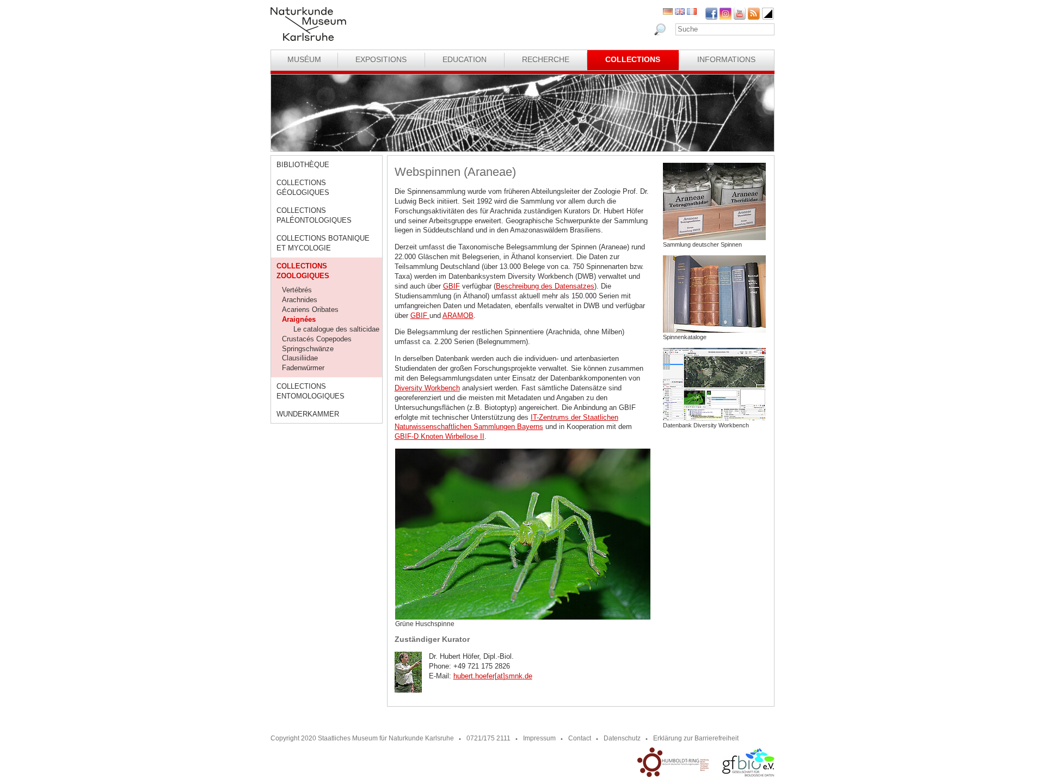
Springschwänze (308, 349)
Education (464, 59)
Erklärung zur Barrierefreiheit (696, 738)
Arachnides (299, 300)
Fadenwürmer (303, 368)
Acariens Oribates (310, 309)
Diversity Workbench (427, 388)
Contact (579, 738)
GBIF (451, 286)
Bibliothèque (302, 165)
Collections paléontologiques (314, 215)
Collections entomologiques (310, 391)
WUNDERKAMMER (307, 414)
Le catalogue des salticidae (336, 329)
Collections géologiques (302, 188)
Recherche (545, 59)
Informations (726, 59)
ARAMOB (458, 315)
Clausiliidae (300, 358)
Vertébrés (297, 290)
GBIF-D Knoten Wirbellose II (439, 436)
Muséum (304, 59)
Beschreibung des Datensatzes (545, 286)
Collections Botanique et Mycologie (323, 243)
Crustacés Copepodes (317, 339)
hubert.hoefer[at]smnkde (492, 676)
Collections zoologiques (302, 271)
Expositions (381, 59)
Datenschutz (622, 738)
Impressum (539, 738)
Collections (632, 59)
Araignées (299, 319)
